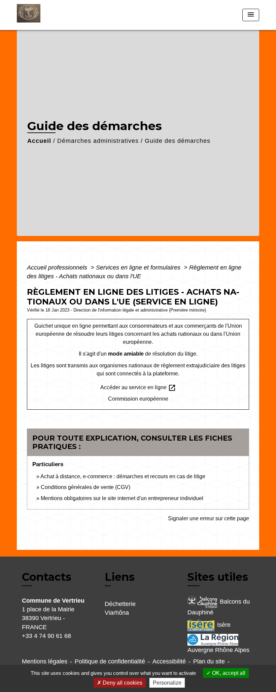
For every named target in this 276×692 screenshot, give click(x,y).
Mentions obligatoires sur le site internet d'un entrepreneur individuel (122, 498)
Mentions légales (44, 661)
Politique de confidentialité (110, 661)
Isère (224, 624)
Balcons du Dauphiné (218, 607)
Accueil (39, 140)
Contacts (46, 577)
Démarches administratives (98, 140)
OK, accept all (228, 673)
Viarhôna (117, 612)
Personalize (167, 683)
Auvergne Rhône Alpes (218, 650)
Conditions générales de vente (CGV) (85, 487)
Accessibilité (169, 661)
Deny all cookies (121, 683)
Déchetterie (120, 604)
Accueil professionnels (58, 267)
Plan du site (209, 661)
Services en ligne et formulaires (139, 267)
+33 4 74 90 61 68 (46, 636)
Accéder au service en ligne (138, 388)
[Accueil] (59, 15)
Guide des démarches (177, 140)
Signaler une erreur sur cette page (208, 518)
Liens (120, 576)
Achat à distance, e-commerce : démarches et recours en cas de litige (122, 476)
